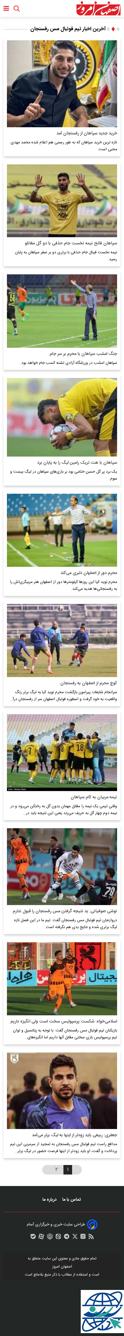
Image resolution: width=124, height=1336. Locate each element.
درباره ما (50, 1199)
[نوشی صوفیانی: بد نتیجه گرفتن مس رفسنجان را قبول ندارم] (62, 866)
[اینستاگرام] (83, 1238)
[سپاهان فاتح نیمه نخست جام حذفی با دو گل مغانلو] (62, 200)
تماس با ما (72, 1199)
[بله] (33, 1238)
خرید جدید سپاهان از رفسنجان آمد (87, 133)
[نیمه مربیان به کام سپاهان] (62, 752)
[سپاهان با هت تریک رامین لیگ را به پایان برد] (62, 417)
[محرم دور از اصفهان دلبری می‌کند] (62, 530)
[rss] (91, 1238)
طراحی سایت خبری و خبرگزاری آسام (56, 1224)
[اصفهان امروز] (98, 8)
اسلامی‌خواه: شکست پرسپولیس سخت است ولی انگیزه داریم (63, 1021)
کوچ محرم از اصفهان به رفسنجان (88, 683)
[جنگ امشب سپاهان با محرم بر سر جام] (62, 311)
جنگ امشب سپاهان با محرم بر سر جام (83, 354)
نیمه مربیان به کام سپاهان (94, 797)
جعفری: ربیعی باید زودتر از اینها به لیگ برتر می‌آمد (74, 1135)
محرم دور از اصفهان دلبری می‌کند (89, 573)
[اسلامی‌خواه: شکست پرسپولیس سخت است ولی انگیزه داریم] (62, 978)
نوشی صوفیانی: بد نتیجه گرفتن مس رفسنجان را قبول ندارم (65, 911)
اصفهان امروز (62, 1266)
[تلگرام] (66, 1237)
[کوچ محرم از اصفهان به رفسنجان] (62, 640)
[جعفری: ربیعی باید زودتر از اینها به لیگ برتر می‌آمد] (62, 1090)
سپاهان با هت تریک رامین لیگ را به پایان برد (77, 462)
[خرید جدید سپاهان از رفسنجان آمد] (62, 83)
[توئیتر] (75, 1238)
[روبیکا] (50, 1237)
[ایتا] (58, 1238)
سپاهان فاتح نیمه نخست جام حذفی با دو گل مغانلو (71, 243)
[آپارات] (41, 1238)
